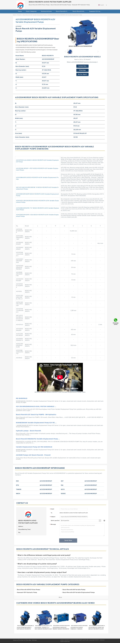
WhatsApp (82, 70)
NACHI (18, 493)
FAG (62, 485)
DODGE (63, 493)
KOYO (63, 489)
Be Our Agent (82, 74)
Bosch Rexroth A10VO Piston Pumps (63, 11)
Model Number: (20, 59)
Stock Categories (31, 11)
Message (53, 524)
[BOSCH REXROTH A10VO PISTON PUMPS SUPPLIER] (20, 4)
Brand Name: (20, 56)
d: (16, 84)
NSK (17, 481)
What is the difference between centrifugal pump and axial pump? (44, 555)
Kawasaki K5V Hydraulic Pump (96, 11)
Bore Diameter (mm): (22, 66)
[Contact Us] (116, 321)
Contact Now (82, 66)
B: (16, 63)
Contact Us (22, 640)
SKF (62, 481)
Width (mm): (19, 77)
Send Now (68, 540)
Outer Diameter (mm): (22, 137)
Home (20, 11)
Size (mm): (18, 133)
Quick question (55, 520)
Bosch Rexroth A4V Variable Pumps (80, 11)
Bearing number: (21, 70)
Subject (52, 517)
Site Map (28, 640)
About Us (15, 640)
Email (52, 509)
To (51, 513)
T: (16, 81)
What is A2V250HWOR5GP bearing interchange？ (82, 62)
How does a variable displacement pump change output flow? (42, 572)
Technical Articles (46, 11)
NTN (17, 485)
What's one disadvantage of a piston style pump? (37, 564)
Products (19, 15)
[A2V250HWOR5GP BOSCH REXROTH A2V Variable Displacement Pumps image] (82, 33)
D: (16, 74)
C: (16, 88)
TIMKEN (18, 489)
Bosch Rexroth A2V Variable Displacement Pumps (35, 15)
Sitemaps (34, 640)
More (60, 597)
